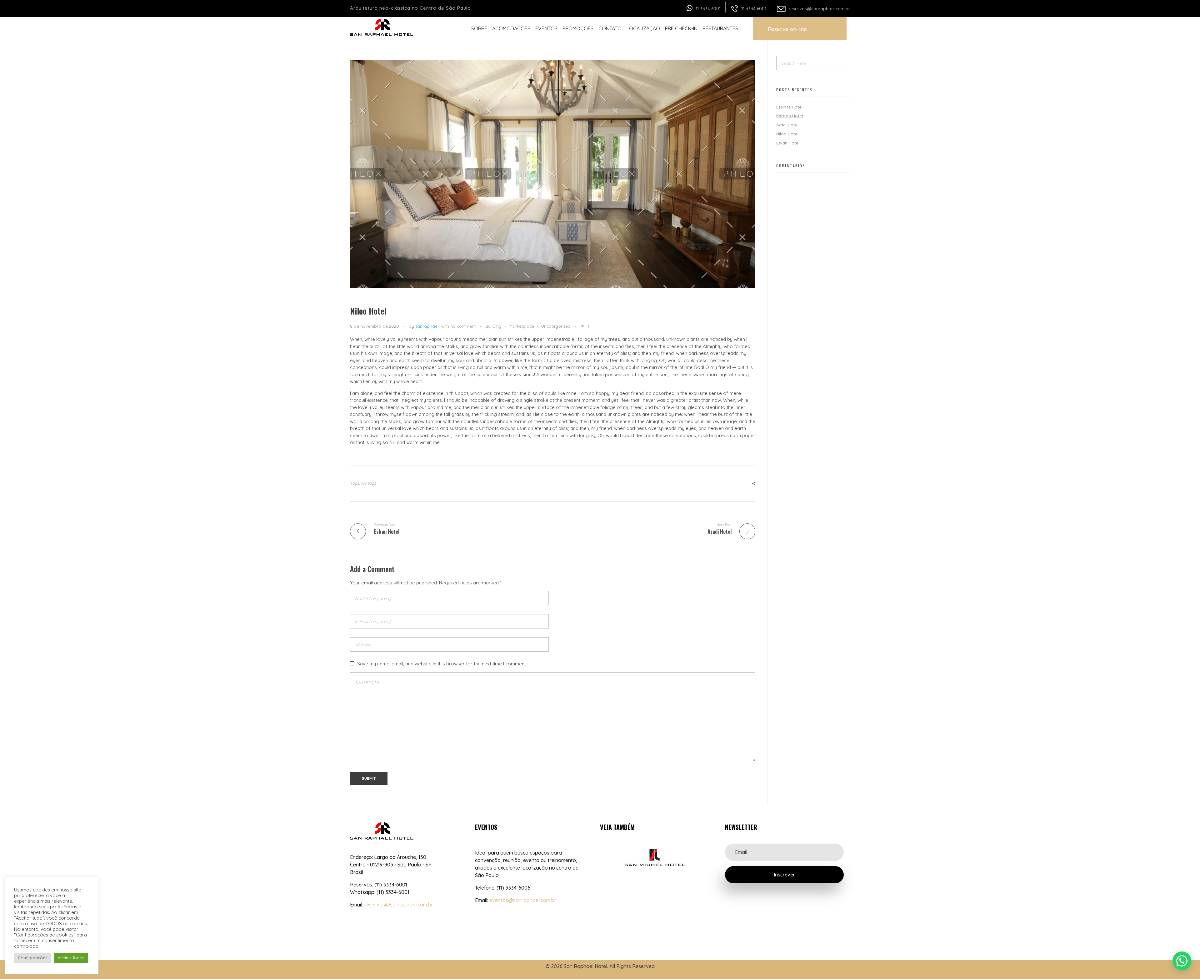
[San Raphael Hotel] (383, 27)
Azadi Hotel (787, 124)
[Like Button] (582, 326)
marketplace (521, 326)
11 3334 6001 (708, 9)
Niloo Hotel (787, 133)
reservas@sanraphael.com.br (819, 9)
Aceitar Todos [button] (71, 957)
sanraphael (426, 326)
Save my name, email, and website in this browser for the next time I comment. (442, 664)
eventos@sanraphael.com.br (522, 900)
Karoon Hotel (789, 115)
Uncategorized (556, 326)
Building (493, 326)
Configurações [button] (32, 957)
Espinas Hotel (789, 106)
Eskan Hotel (787, 142)
